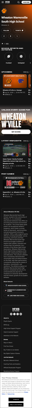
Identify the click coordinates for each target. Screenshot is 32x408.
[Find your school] (18, 2)
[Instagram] (17, 314)
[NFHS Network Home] (7, 2)
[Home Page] (2, 44)
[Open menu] (2, 2)
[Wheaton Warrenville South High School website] (4, 36)
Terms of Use (11, 394)
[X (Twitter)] (14, 314)
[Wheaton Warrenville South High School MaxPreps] (10, 36)
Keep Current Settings (16, 404)
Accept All (16, 399)
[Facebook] (11, 314)
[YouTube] (21, 314)
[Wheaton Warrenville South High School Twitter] (17, 36)
